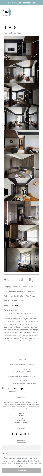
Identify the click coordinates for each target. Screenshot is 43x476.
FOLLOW (22, 428)
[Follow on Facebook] (13, 434)
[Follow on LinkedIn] (21, 434)
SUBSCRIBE (21, 441)
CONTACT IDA (21, 359)
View (16, 305)
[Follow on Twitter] (17, 434)
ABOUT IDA (21, 397)
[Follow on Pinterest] (30, 434)
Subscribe (21, 470)
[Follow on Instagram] (25, 434)
